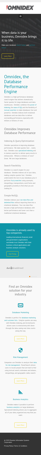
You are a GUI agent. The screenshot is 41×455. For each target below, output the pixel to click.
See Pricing (12, 254)
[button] (20, 16)
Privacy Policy (8, 446)
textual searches (10, 110)
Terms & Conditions (20, 446)
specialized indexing (25, 151)
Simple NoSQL (11, 195)
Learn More (8, 56)
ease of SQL (18, 107)
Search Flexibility (12, 165)
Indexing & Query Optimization (19, 140)
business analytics (13, 407)
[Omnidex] (20, 7)
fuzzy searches (16, 180)
